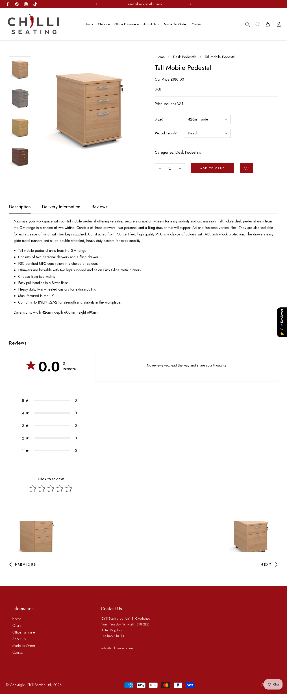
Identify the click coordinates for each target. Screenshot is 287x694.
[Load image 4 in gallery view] (20, 157)
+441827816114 (112, 635)
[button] (189, 4)
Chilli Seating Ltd (39, 685)
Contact (17, 652)
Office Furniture (23, 632)
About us (19, 639)
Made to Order (23, 645)
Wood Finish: (166, 133)
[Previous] (17, 50)
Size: (159, 119)
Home (160, 57)
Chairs (17, 625)
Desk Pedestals (185, 57)
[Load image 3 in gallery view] (20, 128)
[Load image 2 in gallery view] (20, 99)
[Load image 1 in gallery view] (20, 69)
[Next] (17, 175)
